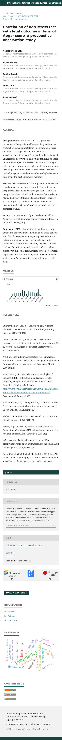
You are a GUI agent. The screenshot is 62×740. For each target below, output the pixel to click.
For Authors (9, 616)
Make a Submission (16, 593)
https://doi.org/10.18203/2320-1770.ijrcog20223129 (32, 112)
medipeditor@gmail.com (18, 729)
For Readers (9, 611)
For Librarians (10, 620)
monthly (47, 305)
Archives (16, 13)
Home (6, 13)
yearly (56, 305)
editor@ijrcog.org (39, 729)
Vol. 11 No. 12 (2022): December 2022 (20, 16)
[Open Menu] (3, 3)
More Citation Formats (18, 525)
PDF (9, 472)
